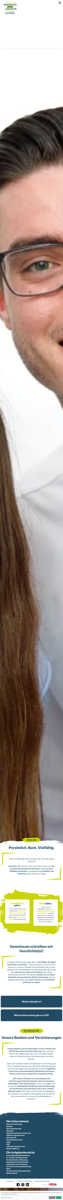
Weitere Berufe (11, 1173)
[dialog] (31, 1195)
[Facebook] (18, 1184)
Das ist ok (58, 1197)
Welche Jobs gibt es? (31, 1001)
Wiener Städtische (12, 1149)
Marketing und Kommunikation (17, 1162)
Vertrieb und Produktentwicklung (18, 1171)
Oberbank (10, 1131)
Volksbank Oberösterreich (15, 1146)
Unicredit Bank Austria (14, 1140)
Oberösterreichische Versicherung (18, 1133)
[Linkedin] (27, 1184)
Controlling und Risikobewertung (18, 1155)
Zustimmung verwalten (42, 1181)
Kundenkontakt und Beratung (17, 1160)
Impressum (10, 1181)
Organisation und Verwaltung (16, 1164)
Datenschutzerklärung (24, 1181)
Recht (8, 1169)
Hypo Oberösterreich (13, 1129)
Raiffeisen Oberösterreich (15, 1135)
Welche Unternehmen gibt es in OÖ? (31, 1015)
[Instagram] (22, 1184)
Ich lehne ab (52, 1197)
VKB (8, 1144)
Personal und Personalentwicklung (18, 1166)
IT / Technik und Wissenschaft (17, 1157)
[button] (60, 3)
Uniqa (8, 1142)
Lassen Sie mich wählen (6, 1197)
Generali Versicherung (14, 1124)
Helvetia (9, 1126)
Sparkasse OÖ (11, 1137)
